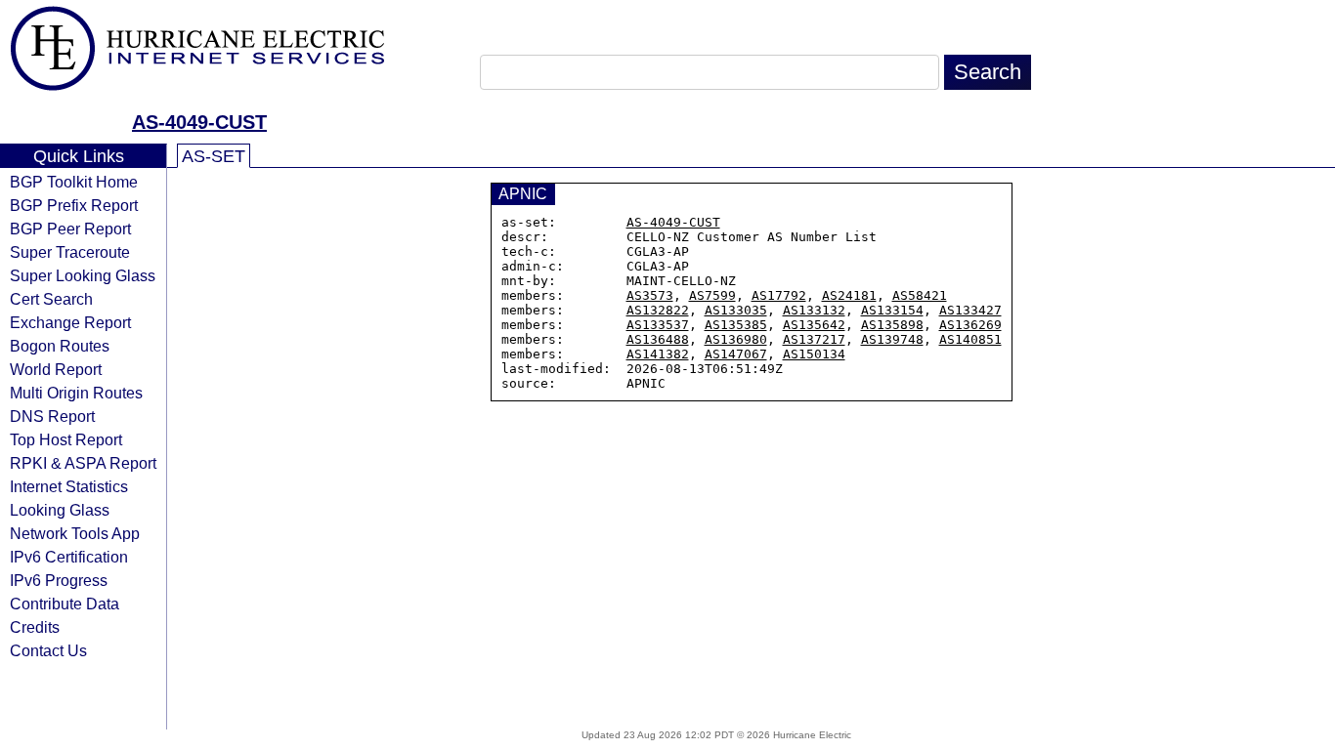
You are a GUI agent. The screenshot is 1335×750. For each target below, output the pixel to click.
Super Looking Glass (82, 275)
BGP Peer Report (70, 228)
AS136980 (736, 339)
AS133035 (736, 310)
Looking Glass (59, 510)
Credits (35, 627)
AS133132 (814, 310)
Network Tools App (75, 533)
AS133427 (970, 310)
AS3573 (649, 295)
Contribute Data (64, 603)
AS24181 (849, 295)
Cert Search (51, 299)
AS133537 (657, 324)
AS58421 (919, 295)
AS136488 (657, 339)
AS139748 (892, 339)
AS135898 (892, 324)
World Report (56, 369)
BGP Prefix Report (74, 205)
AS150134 (814, 354)
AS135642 (814, 324)
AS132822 (657, 310)
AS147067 (736, 354)
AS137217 (814, 339)
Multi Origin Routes (76, 392)
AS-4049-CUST (199, 122)
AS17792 (779, 295)
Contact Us (48, 650)
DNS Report (52, 416)
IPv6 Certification (69, 556)
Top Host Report (66, 439)
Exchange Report (70, 322)
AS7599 (712, 295)
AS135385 (736, 324)
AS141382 (657, 354)
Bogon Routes (59, 345)
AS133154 (892, 310)
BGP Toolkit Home (74, 181)
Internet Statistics (69, 486)
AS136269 (970, 324)
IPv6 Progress (59, 580)
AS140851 (970, 339)
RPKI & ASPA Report (83, 463)
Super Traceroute (70, 252)
